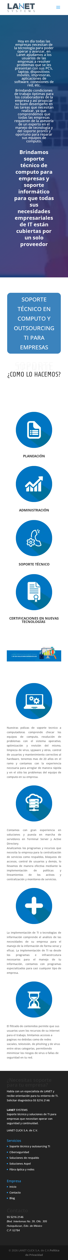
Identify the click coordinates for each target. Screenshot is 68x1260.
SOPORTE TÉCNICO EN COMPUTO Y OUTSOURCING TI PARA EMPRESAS (34, 323)
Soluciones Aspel (20, 1163)
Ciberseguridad (19, 1152)
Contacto (15, 1192)
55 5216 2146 (41, 1100)
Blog (12, 1198)
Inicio (12, 1186)
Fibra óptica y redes (21, 1169)
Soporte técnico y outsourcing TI (29, 1146)
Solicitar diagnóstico (19, 1100)
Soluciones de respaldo (24, 1158)
